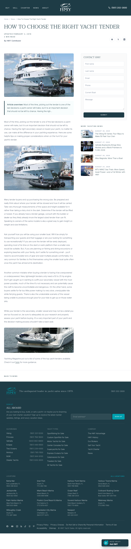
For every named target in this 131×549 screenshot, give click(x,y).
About (45, 8)
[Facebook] (7, 526)
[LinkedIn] (21, 526)
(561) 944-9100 (36, 456)
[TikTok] (25, 526)
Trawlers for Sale (54, 461)
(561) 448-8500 (36, 445)
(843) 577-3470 (42, 515)
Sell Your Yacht (94, 445)
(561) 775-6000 (73, 505)
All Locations (118, 476)
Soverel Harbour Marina (77, 500)
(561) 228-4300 (36, 448)
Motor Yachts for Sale (56, 441)
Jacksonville (11, 490)
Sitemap (52, 528)
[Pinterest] (34, 526)
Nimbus (9, 452)
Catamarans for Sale (55, 457)
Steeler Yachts (12, 460)
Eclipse (9, 445)
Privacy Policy (42, 525)
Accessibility (42, 528)
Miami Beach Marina (45, 490)
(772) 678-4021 (42, 505)
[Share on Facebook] (112, 39)
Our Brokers (93, 441)
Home (6, 19)
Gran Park (41, 481)
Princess (9, 437)
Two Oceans (11, 448)
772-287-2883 (11, 515)
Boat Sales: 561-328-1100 (107, 496)
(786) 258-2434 (73, 496)
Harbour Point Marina (76, 481)
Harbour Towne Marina (107, 481)
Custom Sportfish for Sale (57, 437)
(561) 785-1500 (36, 452)
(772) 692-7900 (103, 505)
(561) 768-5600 (36, 437)
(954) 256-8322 (12, 486)
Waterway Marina (105, 500)
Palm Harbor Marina (14, 500)
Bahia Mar (10, 481)
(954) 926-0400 (103, 486)
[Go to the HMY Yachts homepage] (65, 8)
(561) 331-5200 (36, 433)
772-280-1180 (42, 486)
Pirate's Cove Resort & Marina (49, 500)
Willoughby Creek (13, 510)
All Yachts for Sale (54, 465)
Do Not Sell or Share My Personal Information (85, 525)
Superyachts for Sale (56, 449)
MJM (8, 456)
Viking (8, 433)
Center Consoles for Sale (57, 445)
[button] (39, 75)
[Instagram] (17, 526)
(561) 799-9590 (73, 486)
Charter (25, 8)
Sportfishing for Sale (55, 433)
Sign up (118, 416)
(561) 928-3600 (36, 460)
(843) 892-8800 (36, 441)
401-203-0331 (73, 515)
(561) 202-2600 (119, 7)
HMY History (93, 437)
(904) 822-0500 (12, 496)
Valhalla (9, 441)
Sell (15, 8)
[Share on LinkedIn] (124, 39)
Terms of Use (111, 525)
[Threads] (29, 526)
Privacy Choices (57, 525)
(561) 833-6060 (11, 505)
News (36, 8)
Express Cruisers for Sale (57, 453)
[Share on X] (118, 39)
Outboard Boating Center (108, 490)
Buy (8, 8)
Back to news (11, 376)
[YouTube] (12, 526)
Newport (71, 510)
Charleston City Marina (46, 510)
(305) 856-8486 (42, 496)
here (17, 362)
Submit (104, 115)
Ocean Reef (72, 490)
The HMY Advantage (96, 433)
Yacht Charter (93, 449)
